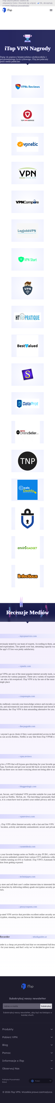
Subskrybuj (46, 1006)
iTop (27, 986)
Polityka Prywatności (11, 1079)
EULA (4, 1082)
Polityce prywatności (19, 5)
